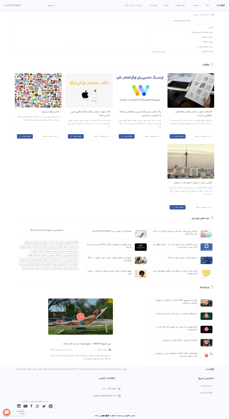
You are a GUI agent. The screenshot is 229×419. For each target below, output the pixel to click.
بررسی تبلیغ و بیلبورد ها (205, 46)
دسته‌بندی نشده (55, 259)
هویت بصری (34, 268)
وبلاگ (166, 5)
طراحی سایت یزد (25, 264)
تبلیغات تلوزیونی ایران (70, 255)
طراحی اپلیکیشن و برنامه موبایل (31, 259)
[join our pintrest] (51, 406)
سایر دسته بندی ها (159, 52)
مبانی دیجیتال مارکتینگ (59, 268)
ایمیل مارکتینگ (62, 247)
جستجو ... (50, 5)
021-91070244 (14, 5)
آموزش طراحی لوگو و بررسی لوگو (202, 32)
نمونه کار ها (45, 268)
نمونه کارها (181, 5)
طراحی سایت (73, 264)
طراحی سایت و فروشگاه (42, 264)
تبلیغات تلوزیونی (207, 51)
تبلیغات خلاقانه (208, 42)
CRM (75, 242)
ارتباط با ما (153, 5)
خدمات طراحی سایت (70, 259)
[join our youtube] (25, 406)
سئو (46, 259)
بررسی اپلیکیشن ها (71, 251)
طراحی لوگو (73, 268)
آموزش (210, 27)
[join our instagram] (37, 406)
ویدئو (25, 268)
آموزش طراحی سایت (56, 242)
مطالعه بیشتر (179, 136)
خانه (207, 5)
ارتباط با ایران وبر (206, 392)
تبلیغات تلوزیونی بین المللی (50, 255)
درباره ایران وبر (206, 385)
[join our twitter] (44, 406)
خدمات (196, 5)
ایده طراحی (73, 247)
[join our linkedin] (19, 406)
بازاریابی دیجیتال (207, 37)
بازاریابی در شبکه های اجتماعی (44, 247)
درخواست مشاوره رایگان (134, 5)
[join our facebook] (31, 406)
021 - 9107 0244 (109, 389)
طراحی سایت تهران (59, 264)
